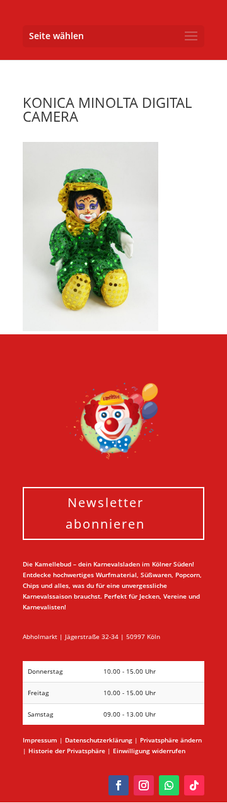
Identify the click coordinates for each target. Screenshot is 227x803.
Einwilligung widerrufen (149, 750)
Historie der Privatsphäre (66, 750)
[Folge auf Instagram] (144, 785)
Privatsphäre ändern (171, 740)
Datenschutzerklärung (98, 740)
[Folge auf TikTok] (194, 785)
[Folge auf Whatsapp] (169, 785)
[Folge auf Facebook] (118, 785)
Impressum (40, 740)
